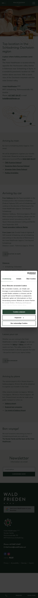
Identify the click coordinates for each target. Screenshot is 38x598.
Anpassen (18, 317)
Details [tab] (18, 279)
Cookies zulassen (19, 312)
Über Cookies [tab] (31, 279)
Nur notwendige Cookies (19, 323)
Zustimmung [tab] (6, 279)
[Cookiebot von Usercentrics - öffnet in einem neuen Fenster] (27, 273)
